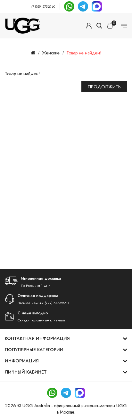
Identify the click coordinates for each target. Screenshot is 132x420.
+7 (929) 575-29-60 (42, 6)
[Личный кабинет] (89, 26)
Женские (51, 53)
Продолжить (104, 87)
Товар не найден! (84, 53)
